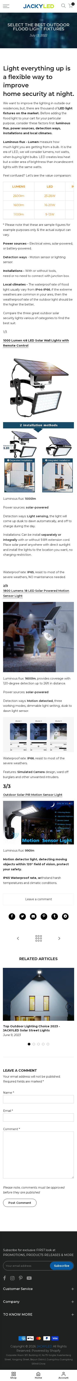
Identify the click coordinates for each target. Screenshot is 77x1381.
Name (8, 1092)
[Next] (70, 1007)
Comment (11, 1129)
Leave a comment (38, 899)
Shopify (55, 1350)
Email (8, 1111)
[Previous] (7, 1007)
